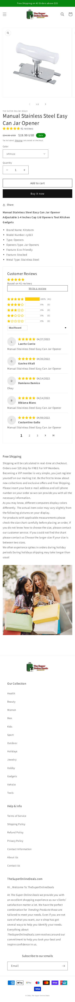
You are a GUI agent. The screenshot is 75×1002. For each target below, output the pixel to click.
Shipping (18, 140)
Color (5, 146)
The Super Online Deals (40, 995)
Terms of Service (16, 816)
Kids (9, 726)
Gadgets (12, 776)
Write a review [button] (37, 288)
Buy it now (37, 193)
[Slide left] (29, 104)
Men (9, 718)
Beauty (11, 701)
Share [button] (10, 204)
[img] (27, 339)
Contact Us (13, 865)
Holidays (12, 751)
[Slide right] (46, 104)
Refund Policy (15, 832)
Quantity (7, 162)
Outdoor (12, 743)
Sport (10, 734)
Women (11, 710)
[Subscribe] (64, 966)
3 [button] (37, 435)
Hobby (11, 768)
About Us (12, 857)
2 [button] (29, 435)
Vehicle (11, 784)
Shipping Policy (16, 824)
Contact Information (19, 849)
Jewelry (11, 759)
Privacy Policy (15, 840)
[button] (5, 14)
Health (11, 693)
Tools (10, 792)
